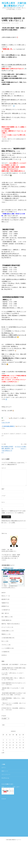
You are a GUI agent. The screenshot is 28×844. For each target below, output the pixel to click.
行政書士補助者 (5, 620)
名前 (3, 489)
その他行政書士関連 (6, 637)
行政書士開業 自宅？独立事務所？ (10, 664)
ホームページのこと (6, 627)
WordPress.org (5, 778)
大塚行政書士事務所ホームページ (13, 839)
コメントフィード (6, 774)
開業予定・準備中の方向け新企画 (10, 623)
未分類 (3, 655)
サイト (3, 502)
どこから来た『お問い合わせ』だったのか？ (12, 673)
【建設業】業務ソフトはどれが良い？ (11, 688)
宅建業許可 (12, 433)
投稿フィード (5, 771)
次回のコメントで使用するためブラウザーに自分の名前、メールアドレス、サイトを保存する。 (14, 511)
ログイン (4, 767)
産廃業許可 (18, 433)
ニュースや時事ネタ (6, 648)
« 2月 (3, 752)
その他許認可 (5, 609)
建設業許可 (6, 433)
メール (4, 495)
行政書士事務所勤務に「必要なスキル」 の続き (13, 698)
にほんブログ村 (6, 422)
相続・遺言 (4, 613)
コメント (4, 468)
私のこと (4, 641)
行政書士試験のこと (6, 630)
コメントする (15, 23)
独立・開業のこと (6, 616)
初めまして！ (5, 595)
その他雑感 (4, 651)
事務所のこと (5, 634)
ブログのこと (5, 644)
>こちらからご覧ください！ (8, 587)
